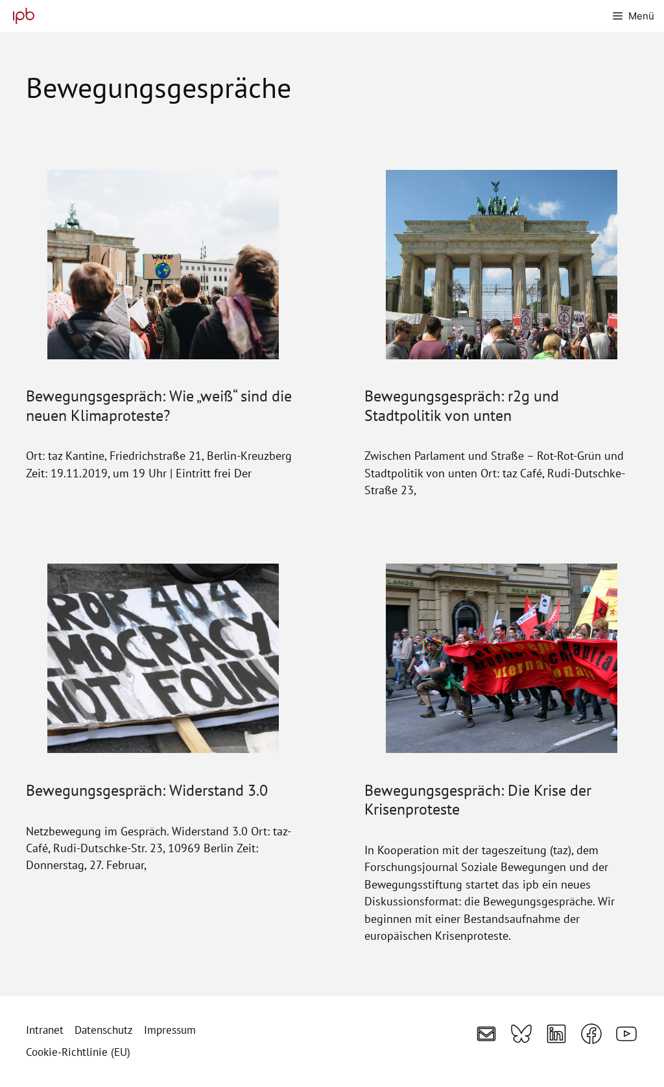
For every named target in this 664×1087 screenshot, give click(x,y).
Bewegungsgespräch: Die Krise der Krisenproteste (477, 799)
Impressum (170, 1030)
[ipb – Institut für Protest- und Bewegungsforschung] (20, 15)
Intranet (45, 1030)
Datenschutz (104, 1030)
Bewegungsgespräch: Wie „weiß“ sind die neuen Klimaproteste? (159, 405)
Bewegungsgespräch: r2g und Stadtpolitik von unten (461, 405)
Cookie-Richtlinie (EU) (78, 1052)
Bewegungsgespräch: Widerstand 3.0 (147, 790)
